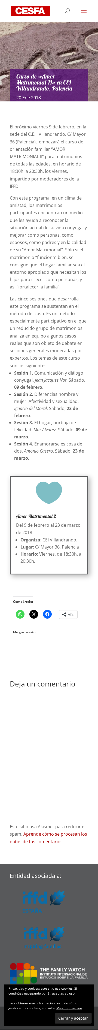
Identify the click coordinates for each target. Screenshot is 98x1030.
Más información (69, 1008)
